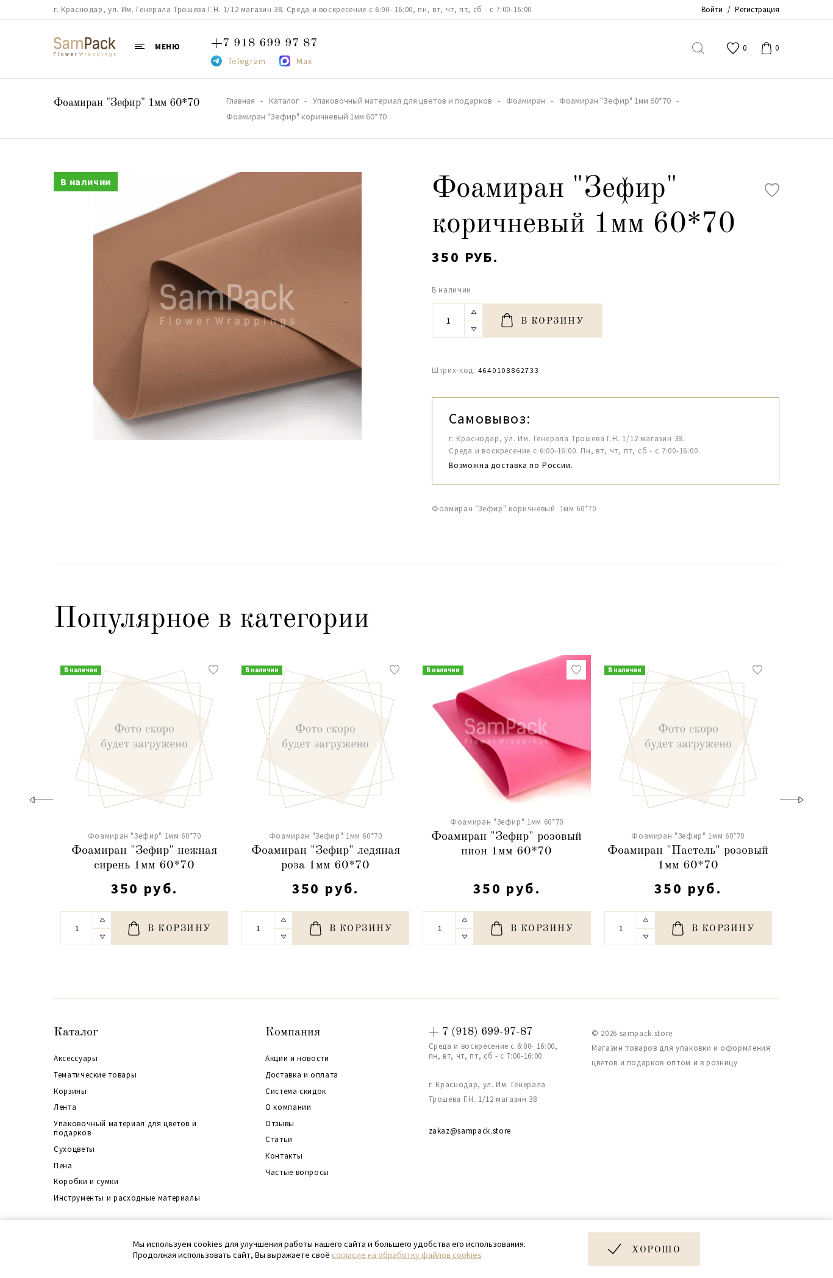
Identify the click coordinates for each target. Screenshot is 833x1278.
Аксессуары (76, 1058)
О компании (288, 1107)
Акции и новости (297, 1058)
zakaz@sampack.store (470, 1131)
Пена (63, 1166)
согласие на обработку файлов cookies (407, 1254)
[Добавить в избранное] (772, 190)
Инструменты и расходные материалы (127, 1198)
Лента (65, 1107)
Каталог (76, 1032)
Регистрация (757, 9)
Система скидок (295, 1091)
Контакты (283, 1156)
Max (304, 60)
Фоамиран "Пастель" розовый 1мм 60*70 (687, 858)
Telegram (247, 60)
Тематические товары (95, 1075)
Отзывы (280, 1124)
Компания (292, 1032)
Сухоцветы (74, 1149)
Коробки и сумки (86, 1182)
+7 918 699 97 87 (264, 43)
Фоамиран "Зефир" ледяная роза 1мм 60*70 (325, 858)
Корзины (70, 1091)
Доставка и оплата (301, 1075)
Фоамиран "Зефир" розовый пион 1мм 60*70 (506, 844)
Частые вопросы (297, 1172)
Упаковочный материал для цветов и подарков (125, 1128)
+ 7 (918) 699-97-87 (480, 1031)
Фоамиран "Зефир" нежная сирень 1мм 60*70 (144, 858)
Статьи (279, 1140)
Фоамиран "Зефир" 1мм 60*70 (126, 103)
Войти (712, 9)
